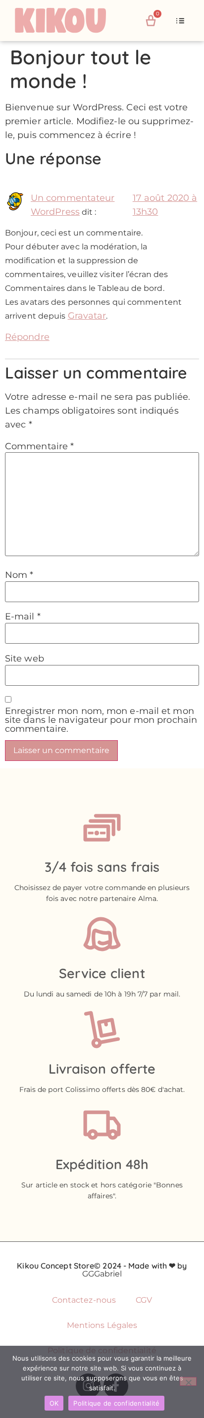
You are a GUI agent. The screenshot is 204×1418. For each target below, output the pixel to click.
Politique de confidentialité (116, 1403)
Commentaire (39, 446)
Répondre (27, 336)
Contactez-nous (84, 1300)
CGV (144, 1300)
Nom (19, 574)
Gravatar (87, 315)
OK (54, 1403)
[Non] (188, 1381)
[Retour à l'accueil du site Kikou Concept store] (72, 20)
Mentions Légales (102, 1325)
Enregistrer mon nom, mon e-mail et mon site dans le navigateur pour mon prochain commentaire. (101, 720)
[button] (180, 21)
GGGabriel (102, 1273)
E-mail (23, 616)
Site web (24, 658)
